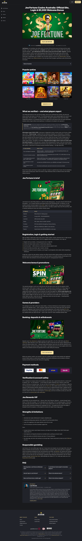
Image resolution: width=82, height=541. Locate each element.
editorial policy (62, 56)
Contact (21, 525)
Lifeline (68, 438)
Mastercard (34, 341)
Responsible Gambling (27, 457)
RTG (65, 309)
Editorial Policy (22, 521)
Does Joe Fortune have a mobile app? (32, 478)
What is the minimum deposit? (56, 478)
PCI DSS (57, 384)
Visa (30, 341)
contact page (48, 390)
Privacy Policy (37, 519)
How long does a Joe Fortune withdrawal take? (33, 467)
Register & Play (47, 104)
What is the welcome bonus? (55, 473)
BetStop (57, 451)
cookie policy (42, 392)
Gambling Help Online (35, 456)
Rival (68, 309)
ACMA (43, 205)
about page (40, 498)
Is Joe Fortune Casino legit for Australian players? (58, 467)
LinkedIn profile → (33, 500)
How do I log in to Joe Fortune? (31, 473)
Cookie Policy (37, 521)
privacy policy (34, 392)
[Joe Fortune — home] (4, 2)
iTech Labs (48, 385)
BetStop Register (52, 523)
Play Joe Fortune (47, 352)
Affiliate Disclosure (23, 523)
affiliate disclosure (38, 58)
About (21, 519)
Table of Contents (27, 63)
